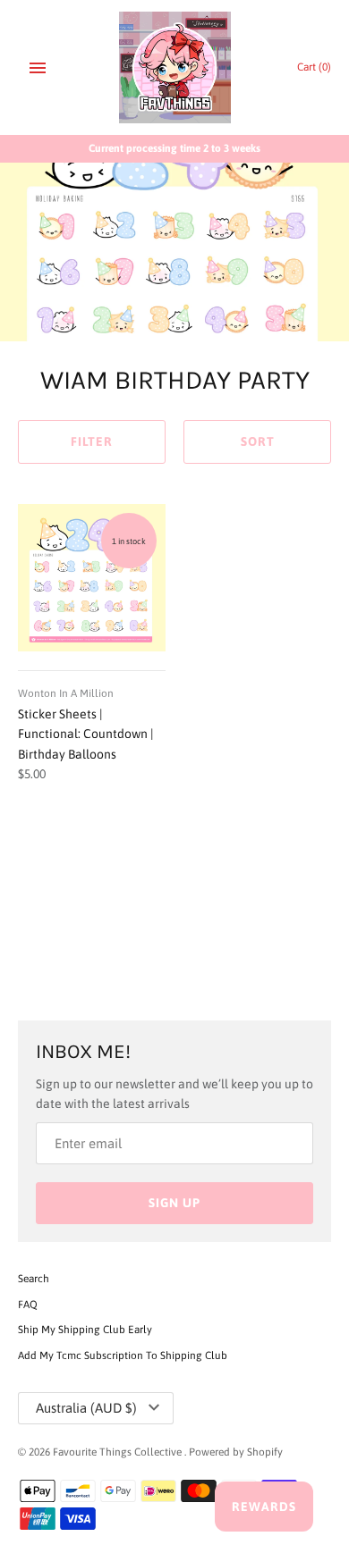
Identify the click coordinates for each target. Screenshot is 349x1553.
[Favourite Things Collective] (175, 67)
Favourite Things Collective (118, 1452)
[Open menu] (37, 68)
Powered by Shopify (236, 1452)
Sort (258, 441)
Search (33, 1278)
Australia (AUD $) (86, 1407)
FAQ (28, 1304)
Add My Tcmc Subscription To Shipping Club (122, 1355)
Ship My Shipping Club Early (85, 1329)
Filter (92, 441)
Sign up (174, 1203)
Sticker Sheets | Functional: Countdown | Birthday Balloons (86, 734)
